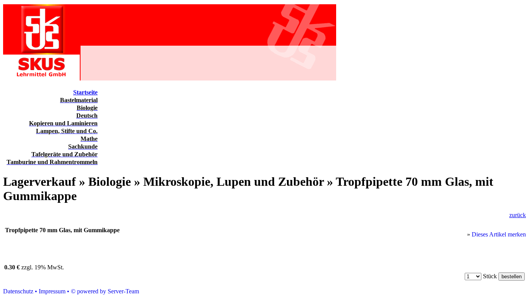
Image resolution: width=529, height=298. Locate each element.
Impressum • (54, 291)
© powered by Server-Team (105, 291)
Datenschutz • (20, 291)
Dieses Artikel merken (499, 234)
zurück (517, 215)
